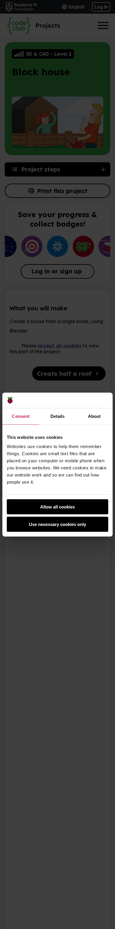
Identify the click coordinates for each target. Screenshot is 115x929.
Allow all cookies (57, 506)
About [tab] (94, 416)
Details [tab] (57, 416)
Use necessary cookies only (57, 524)
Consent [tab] (20, 416)
